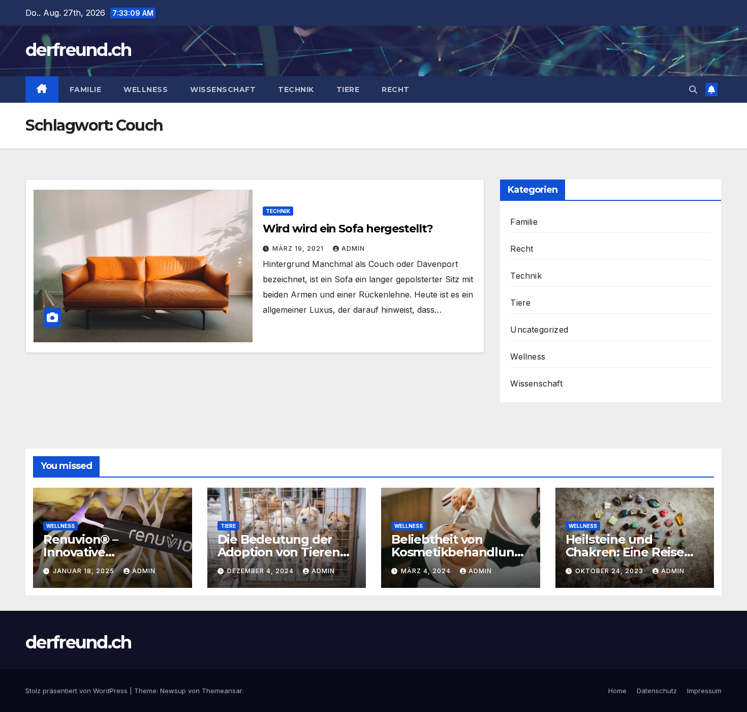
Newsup (173, 691)
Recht (396, 89)
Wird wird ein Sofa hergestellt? (348, 228)
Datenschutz (657, 691)
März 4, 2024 (427, 571)
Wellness (145, 89)
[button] (693, 89)
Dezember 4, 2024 (261, 571)
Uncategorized (539, 329)
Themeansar (222, 691)
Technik (296, 89)
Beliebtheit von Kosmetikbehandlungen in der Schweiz (460, 552)
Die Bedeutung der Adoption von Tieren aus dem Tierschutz (278, 552)
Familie (86, 89)
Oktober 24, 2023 (610, 571)
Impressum (704, 691)
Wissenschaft (223, 89)
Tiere (348, 89)
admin (353, 248)
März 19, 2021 (299, 248)
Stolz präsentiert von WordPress (77, 691)
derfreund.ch (78, 50)
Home (617, 691)
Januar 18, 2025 (84, 571)
